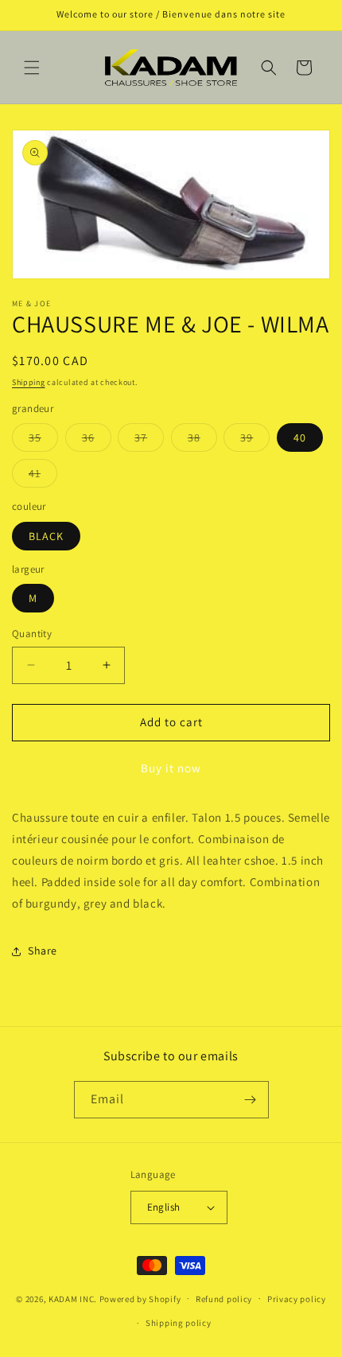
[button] (31, 67)
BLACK (46, 536)
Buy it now (171, 768)
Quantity (32, 633)
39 (255, 441)
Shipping (28, 382)
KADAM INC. (73, 1298)
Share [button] (42, 950)
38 (202, 441)
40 (299, 437)
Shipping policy (179, 1322)
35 (43, 441)
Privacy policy (296, 1299)
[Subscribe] (250, 1099)
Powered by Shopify (140, 1298)
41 (43, 476)
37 (149, 441)
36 (96, 441)
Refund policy (224, 1299)
